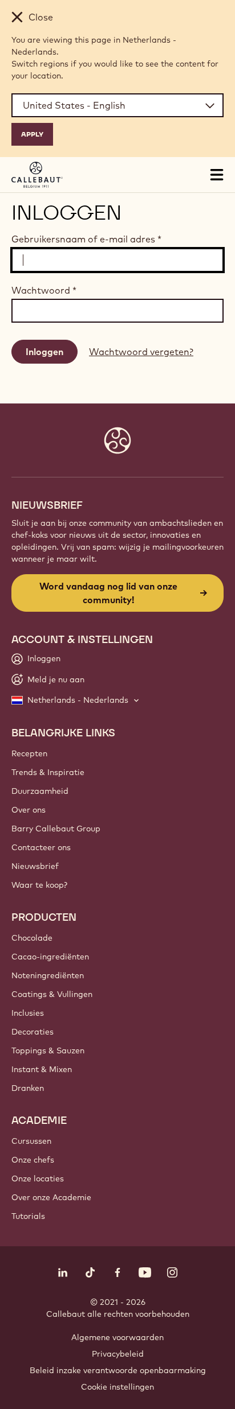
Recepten (29, 753)
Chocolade (31, 938)
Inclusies (27, 1013)
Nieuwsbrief (35, 866)
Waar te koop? (39, 885)
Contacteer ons (41, 847)
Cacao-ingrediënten (50, 956)
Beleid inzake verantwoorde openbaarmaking (118, 1370)
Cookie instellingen (117, 1387)
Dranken (27, 1088)
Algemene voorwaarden (117, 1337)
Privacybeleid (118, 1354)
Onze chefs (32, 1160)
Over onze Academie (51, 1197)
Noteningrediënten (47, 975)
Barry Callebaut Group (55, 828)
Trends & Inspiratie (47, 772)
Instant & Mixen (41, 1069)
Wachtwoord (43, 290)
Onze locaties (37, 1178)
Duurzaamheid (39, 791)
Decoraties (32, 1032)
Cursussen (31, 1141)
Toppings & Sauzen (47, 1050)
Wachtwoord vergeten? (141, 351)
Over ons (28, 810)
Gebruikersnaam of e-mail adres (86, 239)
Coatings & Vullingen (51, 994)
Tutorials (28, 1216)
